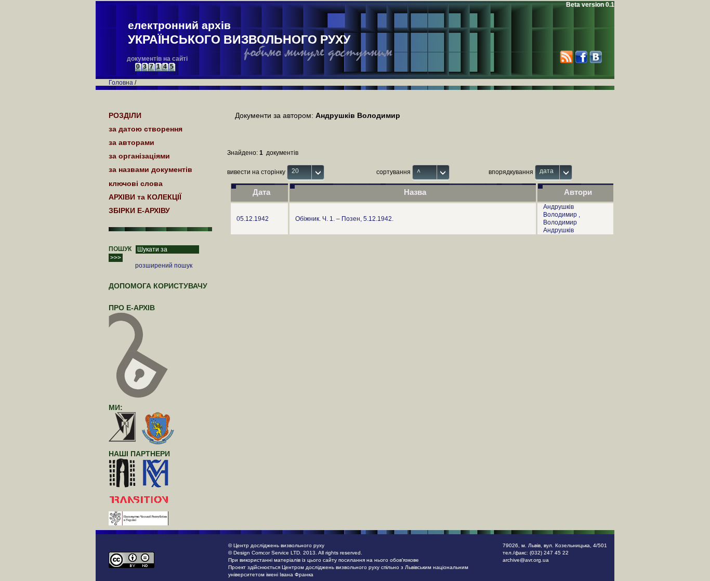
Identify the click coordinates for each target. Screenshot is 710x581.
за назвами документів (150, 169)
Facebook (580, 56)
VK (595, 56)
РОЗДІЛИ (125, 115)
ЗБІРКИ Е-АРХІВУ (139, 210)
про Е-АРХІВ (132, 307)
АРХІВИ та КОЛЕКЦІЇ (145, 197)
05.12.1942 (252, 218)
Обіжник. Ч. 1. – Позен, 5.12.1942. (344, 218)
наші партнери (139, 454)
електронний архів (239, 32)
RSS (566, 56)
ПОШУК (120, 249)
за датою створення (145, 129)
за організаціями (139, 156)
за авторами (131, 142)
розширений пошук (163, 265)
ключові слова (136, 183)
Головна (121, 82)
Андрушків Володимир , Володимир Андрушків (561, 218)
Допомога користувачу (158, 286)
